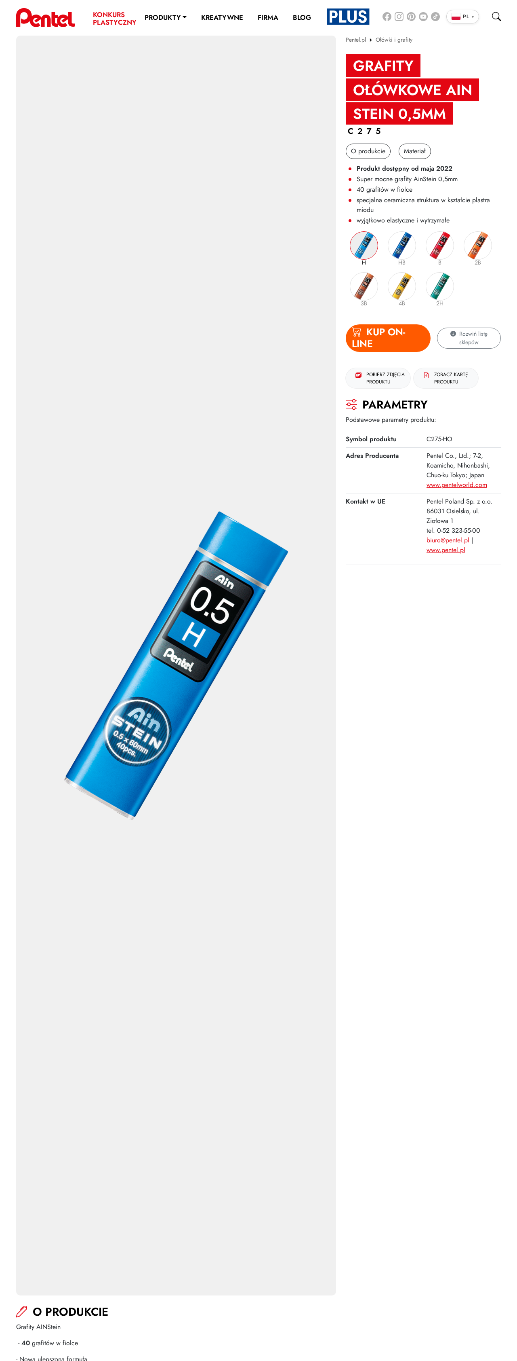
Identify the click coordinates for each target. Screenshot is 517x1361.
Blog (302, 17)
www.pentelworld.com (457, 484)
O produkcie (368, 151)
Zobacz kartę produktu (451, 378)
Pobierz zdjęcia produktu (385, 378)
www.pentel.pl (446, 550)
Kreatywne (222, 17)
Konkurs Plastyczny (113, 18)
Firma (268, 17)
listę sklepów (473, 338)
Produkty (163, 17)
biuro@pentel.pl (448, 540)
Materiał (415, 151)
